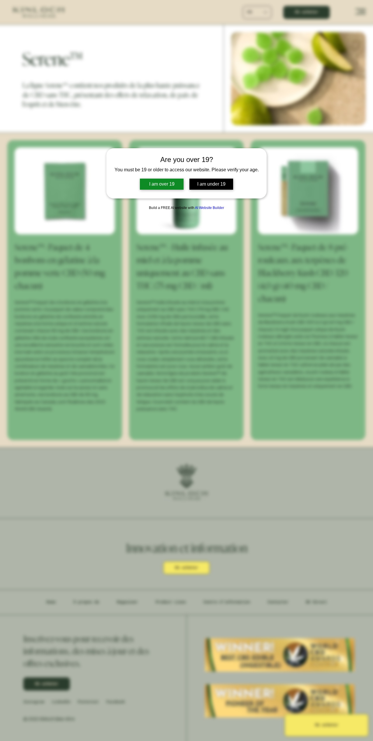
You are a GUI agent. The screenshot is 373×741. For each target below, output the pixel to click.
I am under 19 (211, 184)
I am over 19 (162, 184)
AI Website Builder (209, 208)
